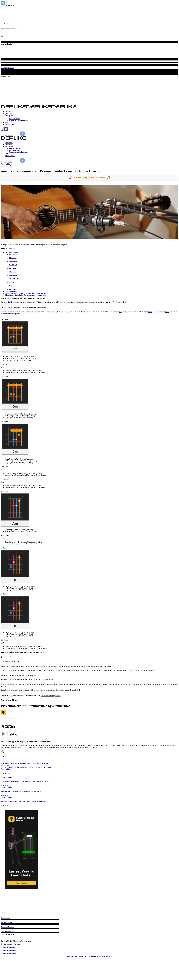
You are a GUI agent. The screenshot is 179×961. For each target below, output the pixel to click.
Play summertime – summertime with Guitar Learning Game (26, 293)
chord (9, 298)
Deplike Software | (85, 956)
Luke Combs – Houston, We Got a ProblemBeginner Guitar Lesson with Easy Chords (25, 781)
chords (27, 245)
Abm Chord (13, 279)
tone (89, 745)
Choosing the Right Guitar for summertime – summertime (25, 295)
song (106, 302)
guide (7, 245)
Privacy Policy (95, 956)
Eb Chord (12, 268)
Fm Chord (13, 254)
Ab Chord (12, 272)
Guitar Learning (6, 166)
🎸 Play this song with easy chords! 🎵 (89, 177)
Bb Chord (12, 258)
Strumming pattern (12, 291)
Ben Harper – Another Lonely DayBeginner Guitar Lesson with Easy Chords (23, 801)
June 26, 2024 (5, 164)
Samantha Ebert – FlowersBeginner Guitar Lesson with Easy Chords (21, 791)
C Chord (12, 282)
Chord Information (12, 252)
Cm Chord (13, 265)
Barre (7, 370)
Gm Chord (13, 261)
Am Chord (13, 275)
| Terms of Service (106, 956)
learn (150, 312)
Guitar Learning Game (12, 314)
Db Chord (12, 289)
